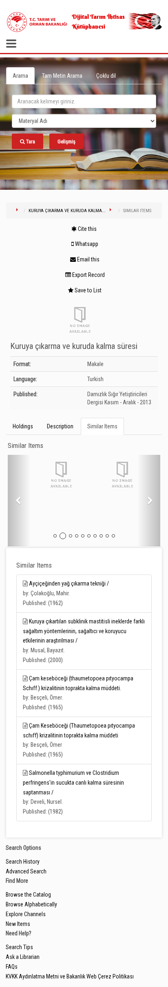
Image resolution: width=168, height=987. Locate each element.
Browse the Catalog (28, 894)
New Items (18, 924)
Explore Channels (26, 914)
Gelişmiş (66, 141)
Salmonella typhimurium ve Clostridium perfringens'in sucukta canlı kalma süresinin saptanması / (73, 783)
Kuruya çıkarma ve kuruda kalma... (67, 210)
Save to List (87, 290)
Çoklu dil (106, 75)
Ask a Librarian (23, 957)
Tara (30, 141)
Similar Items (102, 426)
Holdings (23, 426)
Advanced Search (26, 871)
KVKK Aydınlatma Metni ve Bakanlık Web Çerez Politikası (70, 976)
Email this (87, 259)
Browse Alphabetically (31, 904)
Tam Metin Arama (62, 75)
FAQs (12, 966)
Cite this (87, 229)
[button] (19, 500)
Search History (23, 861)
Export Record (88, 275)
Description (60, 426)
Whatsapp (86, 244)
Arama (20, 75)
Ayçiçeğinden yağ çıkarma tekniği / (69, 583)
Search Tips (19, 947)
